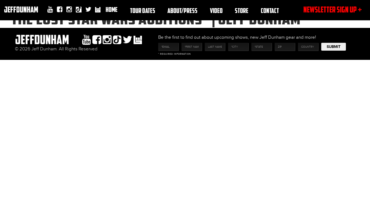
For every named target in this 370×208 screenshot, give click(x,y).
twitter (88, 9)
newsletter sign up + (332, 9)
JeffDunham (21, 9)
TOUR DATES (142, 10)
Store (241, 10)
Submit (333, 46)
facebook (60, 9)
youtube (50, 9)
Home (112, 9)
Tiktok (79, 10)
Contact (270, 10)
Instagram (69, 9)
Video (216, 10)
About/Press (182, 10)
